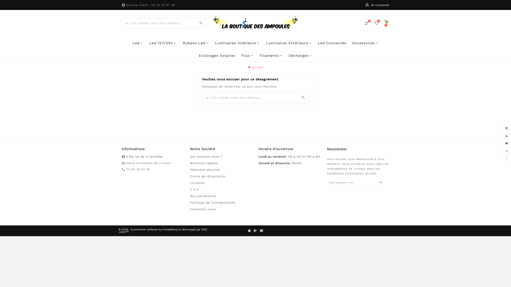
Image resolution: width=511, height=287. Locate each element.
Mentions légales (204, 163)
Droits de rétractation (208, 176)
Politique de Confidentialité (212, 202)
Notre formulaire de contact (148, 163)
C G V (194, 189)
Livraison (197, 183)
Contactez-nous (203, 209)
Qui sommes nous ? (206, 156)
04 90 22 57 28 (138, 169)
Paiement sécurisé (205, 170)
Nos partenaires (203, 196)
